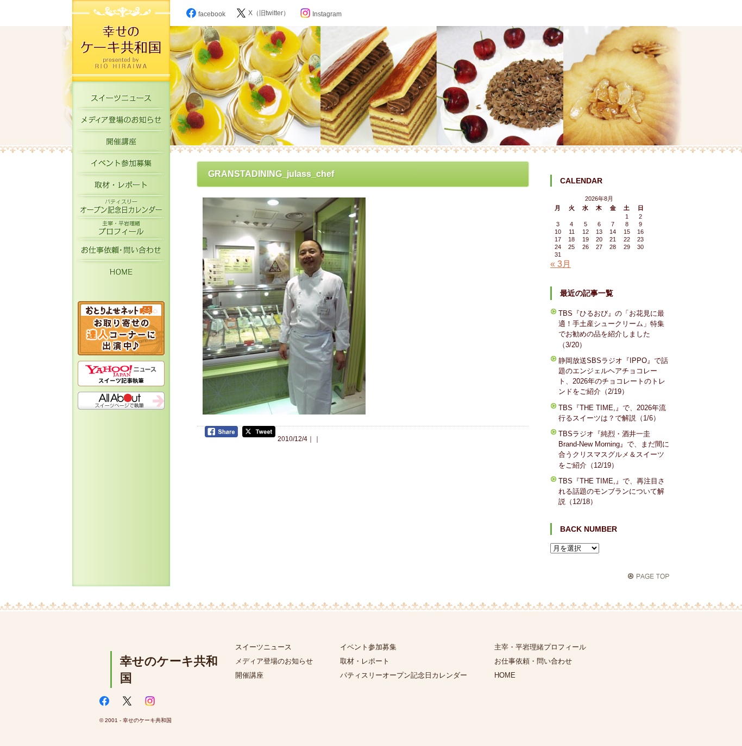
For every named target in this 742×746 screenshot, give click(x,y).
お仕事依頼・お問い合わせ (121, 252)
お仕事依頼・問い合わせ (533, 661)
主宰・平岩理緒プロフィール (121, 230)
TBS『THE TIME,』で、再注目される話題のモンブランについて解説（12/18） (611, 491)
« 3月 (560, 264)
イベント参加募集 (121, 165)
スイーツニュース (121, 100)
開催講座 (121, 144)
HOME (121, 274)
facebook (211, 14)
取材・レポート (121, 187)
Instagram (327, 14)
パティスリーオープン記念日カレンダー (121, 209)
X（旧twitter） (269, 13)
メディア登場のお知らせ (121, 122)
